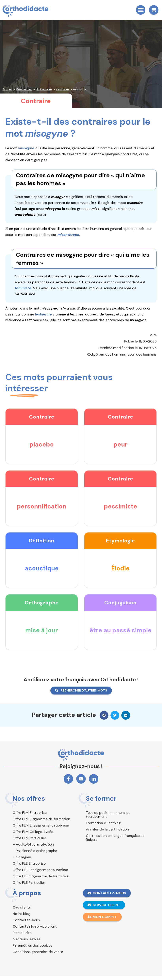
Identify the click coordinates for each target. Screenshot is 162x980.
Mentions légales (26, 939)
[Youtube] (81, 779)
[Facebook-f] (68, 779)
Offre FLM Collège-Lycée (33, 831)
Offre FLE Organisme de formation (41, 876)
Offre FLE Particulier (29, 882)
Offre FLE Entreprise (29, 863)
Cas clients (22, 907)
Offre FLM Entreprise (30, 812)
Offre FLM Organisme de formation (41, 819)
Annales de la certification (107, 829)
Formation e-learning (103, 823)
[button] (140, 10)
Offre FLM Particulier (29, 838)
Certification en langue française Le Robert (115, 837)
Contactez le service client (35, 926)
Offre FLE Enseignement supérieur (40, 869)
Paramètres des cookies (32, 945)
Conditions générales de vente (38, 951)
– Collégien (22, 857)
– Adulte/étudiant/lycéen (33, 844)
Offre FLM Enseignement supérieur (41, 825)
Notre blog (21, 913)
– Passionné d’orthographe (35, 850)
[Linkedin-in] (93, 779)
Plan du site (22, 932)
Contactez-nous (26, 920)
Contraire (36, 101)
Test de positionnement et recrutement (108, 814)
